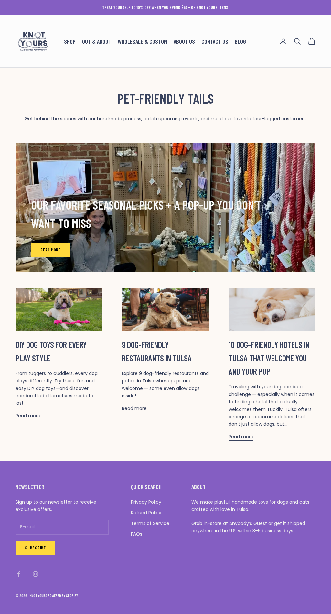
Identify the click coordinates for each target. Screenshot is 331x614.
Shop (70, 41)
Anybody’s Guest (248, 523)
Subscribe (35, 547)
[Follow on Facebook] (19, 574)
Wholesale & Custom (142, 41)
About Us (184, 41)
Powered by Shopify (63, 595)
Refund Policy (146, 512)
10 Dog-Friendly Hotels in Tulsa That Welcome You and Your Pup (269, 357)
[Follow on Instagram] (35, 574)
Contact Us (214, 41)
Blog (240, 41)
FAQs (136, 534)
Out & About (96, 41)
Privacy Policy (146, 502)
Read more (50, 249)
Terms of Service (150, 523)
